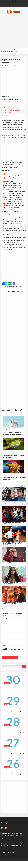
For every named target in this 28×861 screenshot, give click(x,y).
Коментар (4, 618)
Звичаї (5, 107)
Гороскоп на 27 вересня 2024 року (13, 753)
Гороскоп (7, 683)
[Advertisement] (14, 29)
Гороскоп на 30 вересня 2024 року (13, 690)
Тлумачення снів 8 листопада (12, 110)
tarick (8, 65)
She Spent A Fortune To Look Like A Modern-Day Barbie (11, 583)
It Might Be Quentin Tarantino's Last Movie (12, 503)
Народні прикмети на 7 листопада (13, 286)
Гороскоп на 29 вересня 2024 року (13, 711)
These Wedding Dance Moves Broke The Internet (13, 523)
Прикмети (15, 65)
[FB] (2, 5)
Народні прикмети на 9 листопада (14, 291)
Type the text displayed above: (16, 649)
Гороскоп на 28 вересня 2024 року (13, 732)
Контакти (5, 854)
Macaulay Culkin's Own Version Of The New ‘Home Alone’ (12, 563)
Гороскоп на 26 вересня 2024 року (13, 774)
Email (3, 640)
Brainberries (14, 505)
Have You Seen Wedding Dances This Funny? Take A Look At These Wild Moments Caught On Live (12, 543)
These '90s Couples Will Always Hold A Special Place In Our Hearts (12, 602)
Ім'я (3, 635)
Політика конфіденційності (10, 852)
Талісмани (8, 112)
